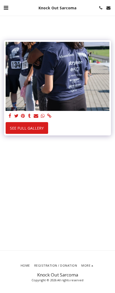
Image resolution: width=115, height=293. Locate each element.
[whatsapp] (42, 116)
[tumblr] (29, 116)
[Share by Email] (36, 116)
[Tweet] (16, 116)
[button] (5, 7)
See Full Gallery (27, 128)
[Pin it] (23, 116)
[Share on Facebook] (9, 116)
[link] (49, 116)
